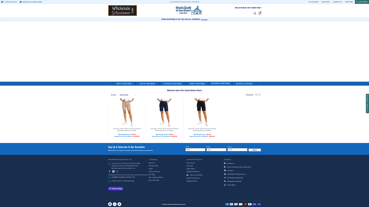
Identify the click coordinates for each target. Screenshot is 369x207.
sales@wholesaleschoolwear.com (123, 177)
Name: (187, 146)
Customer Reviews (192, 178)
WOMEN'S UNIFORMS (220, 83)
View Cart (189, 166)
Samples (230, 170)
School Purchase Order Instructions (238, 167)
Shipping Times (191, 181)
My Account (190, 163)
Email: (208, 146)
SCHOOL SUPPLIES (244, 84)
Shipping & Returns (193, 171)
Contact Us (231, 163)
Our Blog (152, 174)
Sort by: (113, 95)
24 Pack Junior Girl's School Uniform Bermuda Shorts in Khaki (127, 129)
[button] (259, 13)
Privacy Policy (153, 166)
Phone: (230, 146)
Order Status (190, 169)
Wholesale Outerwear (234, 181)
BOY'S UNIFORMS (124, 84)
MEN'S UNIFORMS (197, 84)
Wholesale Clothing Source (236, 174)
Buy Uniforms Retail (155, 177)
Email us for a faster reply (32, 2)
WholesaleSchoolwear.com (176, 204)
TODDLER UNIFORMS (172, 84)
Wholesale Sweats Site (235, 178)
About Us (152, 163)
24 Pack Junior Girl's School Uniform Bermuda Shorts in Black (202, 129)
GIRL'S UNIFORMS (147, 84)
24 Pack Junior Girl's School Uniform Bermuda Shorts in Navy (164, 129)
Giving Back (231, 185)
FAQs (151, 169)
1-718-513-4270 (10, 2)
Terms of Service (154, 171)
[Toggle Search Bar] (255, 13)
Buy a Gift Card (154, 180)
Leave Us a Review (196, 175)
